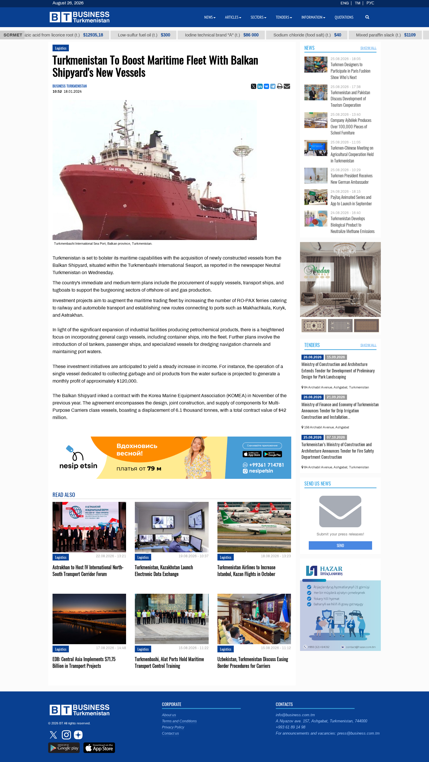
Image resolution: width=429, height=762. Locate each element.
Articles (231, 17)
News (309, 47)
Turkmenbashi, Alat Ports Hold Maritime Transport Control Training (169, 662)
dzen (77, 735)
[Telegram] (272, 86)
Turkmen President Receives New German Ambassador (351, 178)
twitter (54, 735)
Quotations (344, 17)
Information (311, 17)
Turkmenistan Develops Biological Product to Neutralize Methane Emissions (352, 224)
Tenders (312, 344)
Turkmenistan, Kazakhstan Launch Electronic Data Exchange (164, 570)
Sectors (257, 17)
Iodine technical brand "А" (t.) (187, 35)
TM (357, 3)
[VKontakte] (266, 86)
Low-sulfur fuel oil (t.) (110, 35)
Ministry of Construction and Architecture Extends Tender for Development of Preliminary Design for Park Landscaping (338, 370)
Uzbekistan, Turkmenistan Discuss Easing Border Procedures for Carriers (252, 662)
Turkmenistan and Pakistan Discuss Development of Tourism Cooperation (350, 98)
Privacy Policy (173, 727)
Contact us (170, 733)
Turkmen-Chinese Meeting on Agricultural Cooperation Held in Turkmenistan (352, 154)
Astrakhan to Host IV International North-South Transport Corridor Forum (88, 570)
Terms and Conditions (179, 721)
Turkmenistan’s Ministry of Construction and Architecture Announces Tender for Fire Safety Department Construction (337, 450)
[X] (253, 86)
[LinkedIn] (260, 86)
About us (169, 715)
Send (340, 545)
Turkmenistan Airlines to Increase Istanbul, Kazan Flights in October (246, 570)
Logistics (60, 47)
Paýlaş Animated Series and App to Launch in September (351, 200)
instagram (66, 735)
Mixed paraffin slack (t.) (351, 35)
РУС (370, 3)
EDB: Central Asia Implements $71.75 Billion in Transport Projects (84, 662)
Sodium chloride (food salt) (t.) (273, 35)
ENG (345, 3)
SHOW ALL (368, 48)
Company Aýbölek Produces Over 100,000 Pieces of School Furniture (351, 126)
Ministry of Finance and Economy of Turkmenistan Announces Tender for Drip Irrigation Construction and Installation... (340, 410)
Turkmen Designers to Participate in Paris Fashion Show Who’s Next (350, 70)
